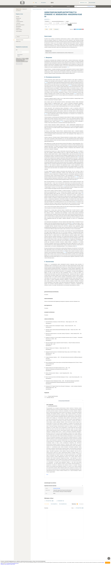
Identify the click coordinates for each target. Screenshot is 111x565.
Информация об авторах (19, 39)
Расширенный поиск (90, 6)
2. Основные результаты (19, 21)
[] (46, 82)
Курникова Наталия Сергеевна (50, 485)
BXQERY (67, 21)
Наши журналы (43, 2)
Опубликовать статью (83, 2)
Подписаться (19, 63)
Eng (36, 2)
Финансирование (18, 26)
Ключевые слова (18, 18)
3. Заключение (18, 23)
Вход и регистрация (92, 2)
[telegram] (78, 29)
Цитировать (56, 29)
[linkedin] (80, 29)
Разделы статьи (18, 9)
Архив (52, 6)
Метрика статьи (18, 41)
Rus (33, 2)
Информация (24, 9)
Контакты (68, 6)
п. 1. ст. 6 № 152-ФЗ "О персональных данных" (12, 563)
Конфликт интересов (19, 29)
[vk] (75, 29)
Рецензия (18, 36)
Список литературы (19, 31)
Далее (47, 474)
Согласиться (108, 562)
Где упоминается (48, 323)
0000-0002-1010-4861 (56, 488)
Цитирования (18, 10)
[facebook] (74, 29)
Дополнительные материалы (20, 24)
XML (47, 29)
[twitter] (77, 29)
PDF (51, 29)
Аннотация (17, 16)
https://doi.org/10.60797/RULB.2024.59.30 (58, 21)
